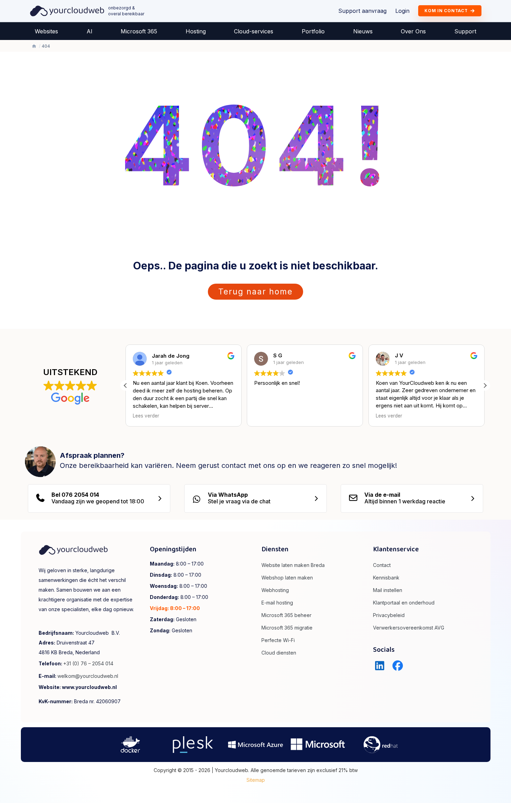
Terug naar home (255, 292)
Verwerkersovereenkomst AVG (408, 628)
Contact (382, 565)
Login (402, 10)
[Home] (34, 46)
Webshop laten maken (287, 578)
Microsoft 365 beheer (286, 615)
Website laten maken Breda (293, 565)
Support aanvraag (362, 10)
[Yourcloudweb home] (67, 10)
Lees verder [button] (146, 416)
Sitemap (255, 780)
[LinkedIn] (379, 665)
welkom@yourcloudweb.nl (87, 676)
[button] (485, 385)
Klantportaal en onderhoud (404, 603)
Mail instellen (387, 590)
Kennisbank (386, 578)
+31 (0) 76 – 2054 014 (88, 663)
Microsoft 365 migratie (287, 628)
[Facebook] (397, 665)
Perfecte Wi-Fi (278, 640)
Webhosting (275, 590)
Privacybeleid (389, 615)
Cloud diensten (278, 653)
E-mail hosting (277, 603)
